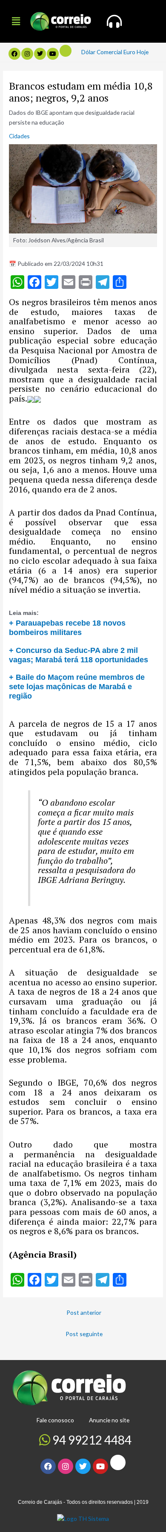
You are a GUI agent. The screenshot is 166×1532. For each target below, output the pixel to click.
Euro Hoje (136, 51)
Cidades (19, 136)
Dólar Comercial (101, 51)
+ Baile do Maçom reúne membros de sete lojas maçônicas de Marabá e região (77, 686)
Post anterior (83, 1312)
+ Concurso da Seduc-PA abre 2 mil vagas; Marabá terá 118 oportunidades (78, 655)
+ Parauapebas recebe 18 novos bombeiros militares (67, 627)
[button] (16, 21)
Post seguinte (84, 1333)
